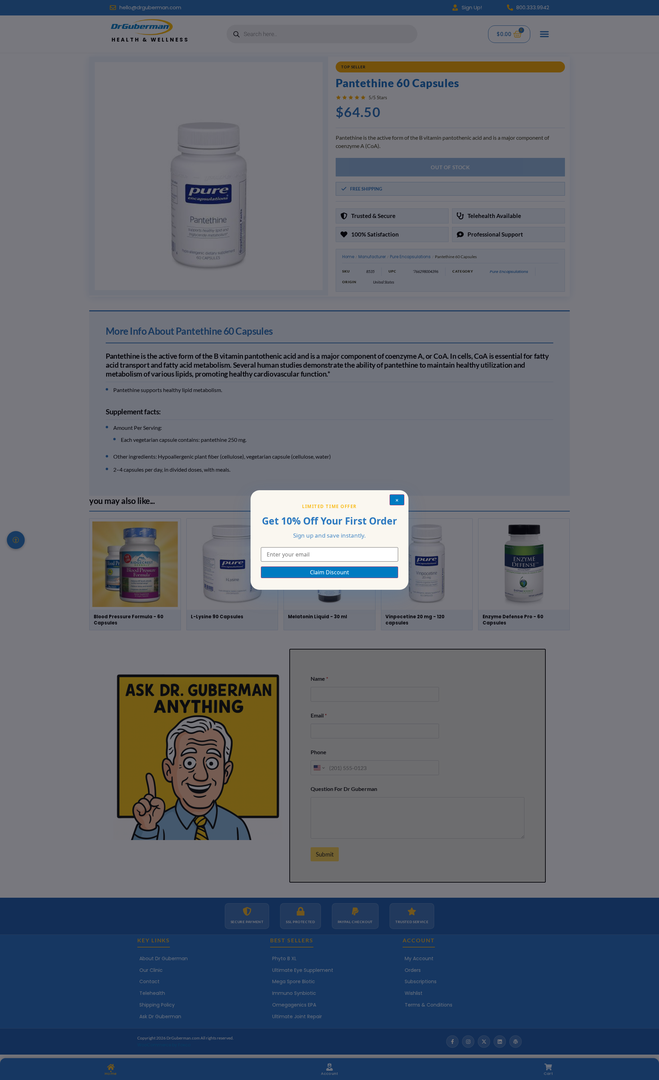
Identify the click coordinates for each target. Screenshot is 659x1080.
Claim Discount (329, 572)
